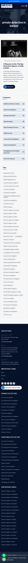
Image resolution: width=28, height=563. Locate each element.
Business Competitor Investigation (10, 469)
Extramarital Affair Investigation (10, 416)
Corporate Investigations (10, 200)
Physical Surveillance (6, 413)
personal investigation (9, 269)
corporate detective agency (10, 182)
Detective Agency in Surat (8, 541)
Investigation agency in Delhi (11, 249)
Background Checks (8, 173)
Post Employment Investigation (9, 447)
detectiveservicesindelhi (9, 233)
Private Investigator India (10, 301)
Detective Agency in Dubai (8, 513)
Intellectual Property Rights (8, 472)
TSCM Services (7, 314)
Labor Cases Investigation (8, 466)
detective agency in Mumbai (11, 226)
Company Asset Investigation (9, 457)
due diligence (18, 236)
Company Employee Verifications (10, 453)
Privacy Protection (8, 282)
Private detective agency (10, 288)
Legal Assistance (5, 463)
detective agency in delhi (9, 213)
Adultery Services (5, 432)
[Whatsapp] (4, 559)
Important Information (7, 560)
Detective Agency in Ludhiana (9, 532)
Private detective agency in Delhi (12, 292)
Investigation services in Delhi (11, 252)
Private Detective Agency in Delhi (12, 60)
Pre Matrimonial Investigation (11, 278)
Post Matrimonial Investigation (9, 400)
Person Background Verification (9, 422)
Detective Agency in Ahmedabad (10, 510)
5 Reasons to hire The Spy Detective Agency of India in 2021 (13, 66)
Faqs (2, 378)
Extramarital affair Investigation (12, 243)
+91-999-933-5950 (6, 341)
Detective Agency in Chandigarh (9, 497)
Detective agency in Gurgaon (11, 220)
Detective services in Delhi (10, 229)
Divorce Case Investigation (8, 419)
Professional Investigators (10, 305)
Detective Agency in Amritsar (11, 210)
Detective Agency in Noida (8, 491)
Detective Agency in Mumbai (9, 500)
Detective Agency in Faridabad (9, 538)
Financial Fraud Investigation (8, 426)
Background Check (9, 115)
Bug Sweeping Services (11, 127)
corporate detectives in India (11, 186)
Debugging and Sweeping (8, 482)
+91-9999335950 (14, 1)
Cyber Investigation (10, 145)
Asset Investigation (10, 109)
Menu (23, 6)
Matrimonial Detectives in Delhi (11, 262)
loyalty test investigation (10, 256)
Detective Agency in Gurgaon (9, 503)
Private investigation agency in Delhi (13, 295)
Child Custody (8, 133)
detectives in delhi (8, 236)
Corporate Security (8, 203)
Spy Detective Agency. (11, 555)
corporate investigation (11, 139)
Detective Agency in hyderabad (9, 506)
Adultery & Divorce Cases (11, 104)
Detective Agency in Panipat (8, 522)
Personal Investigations (9, 275)
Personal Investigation (7, 397)
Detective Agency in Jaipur (8, 529)
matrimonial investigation (10, 265)
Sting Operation (5, 479)
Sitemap (3, 375)
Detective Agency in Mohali (8, 535)
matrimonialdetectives (9, 259)
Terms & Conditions (12, 557)
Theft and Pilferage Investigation (10, 460)
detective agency (8, 207)
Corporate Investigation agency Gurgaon (11, 196)
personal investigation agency (11, 272)
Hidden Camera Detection (10, 246)
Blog (2, 372)
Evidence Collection (8, 239)
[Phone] (4, 555)
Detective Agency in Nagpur (8, 519)
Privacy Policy (22, 557)
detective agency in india (9, 223)
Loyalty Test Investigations (8, 407)
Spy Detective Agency (9, 308)
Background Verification (10, 176)
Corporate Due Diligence (7, 450)
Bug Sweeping (8, 121)
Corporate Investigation (7, 441)
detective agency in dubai (10, 216)
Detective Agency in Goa (7, 516)
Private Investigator (8, 298)
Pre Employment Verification (9, 444)
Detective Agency (9, 158)
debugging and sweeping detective (11, 152)
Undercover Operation (7, 475)
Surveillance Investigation (10, 311)
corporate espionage (8, 189)
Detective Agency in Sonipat (8, 525)
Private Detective (8, 285)
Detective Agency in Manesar (9, 544)
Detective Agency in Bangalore (9, 494)
